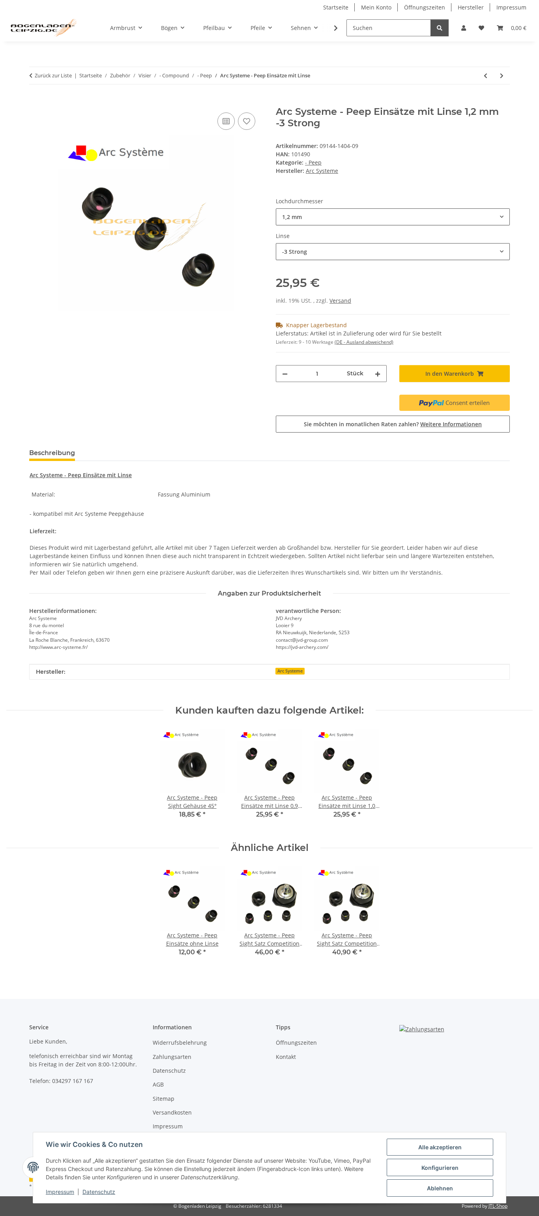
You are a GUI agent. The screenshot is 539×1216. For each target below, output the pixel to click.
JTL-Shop (497, 1206)
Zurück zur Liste (53, 75)
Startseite (335, 7)
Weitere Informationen (451, 424)
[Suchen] (439, 27)
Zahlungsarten (172, 1056)
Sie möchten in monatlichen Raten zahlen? (393, 424)
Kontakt (286, 1056)
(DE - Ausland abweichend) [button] (364, 342)
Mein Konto (376, 7)
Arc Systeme (290, 671)
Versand (340, 300)
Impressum (60, 1191)
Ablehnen (440, 1188)
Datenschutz (98, 1191)
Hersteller (471, 7)
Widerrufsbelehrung (180, 1042)
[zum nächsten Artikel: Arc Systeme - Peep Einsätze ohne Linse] (502, 75)
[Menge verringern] (285, 373)
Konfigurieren (440, 1167)
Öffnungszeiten (424, 7)
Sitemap (163, 1098)
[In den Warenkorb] (35, 101)
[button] (463, 27)
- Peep (313, 162)
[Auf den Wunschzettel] (246, 121)
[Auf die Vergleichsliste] (226, 121)
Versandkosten (172, 1112)
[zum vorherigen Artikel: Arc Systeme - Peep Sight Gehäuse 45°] (485, 75)
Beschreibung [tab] (52, 453)
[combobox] (393, 216)
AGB (158, 1084)
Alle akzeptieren (440, 1147)
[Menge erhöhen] (377, 373)
